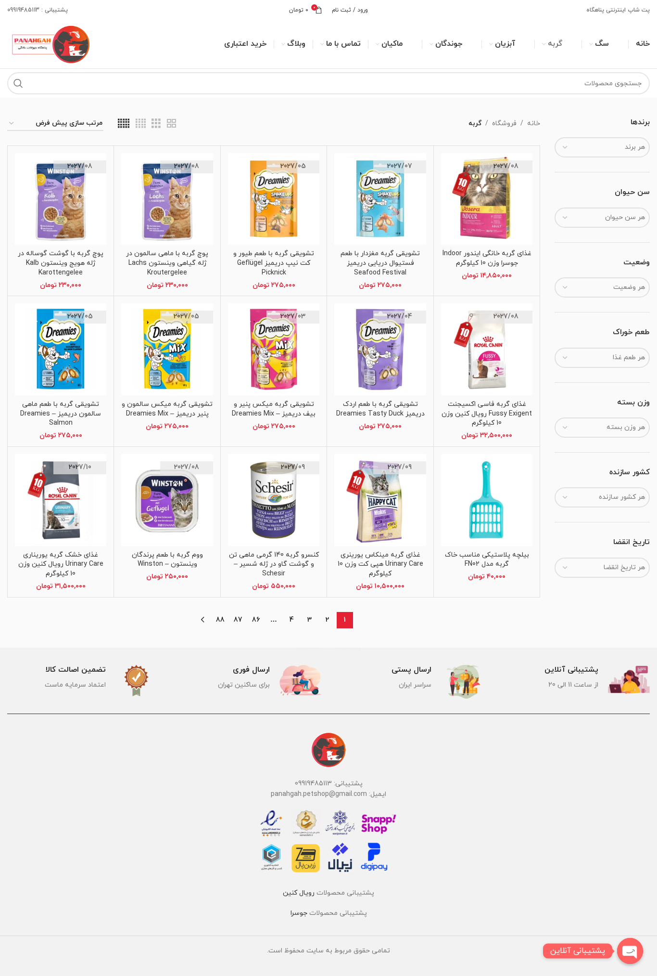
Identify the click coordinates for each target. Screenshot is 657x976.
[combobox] (602, 147)
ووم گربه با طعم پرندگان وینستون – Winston (167, 559)
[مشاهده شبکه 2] (171, 123)
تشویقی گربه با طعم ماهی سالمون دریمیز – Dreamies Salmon (60, 414)
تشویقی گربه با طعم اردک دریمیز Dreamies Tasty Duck (380, 409)
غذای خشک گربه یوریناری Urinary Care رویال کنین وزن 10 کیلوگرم (60, 564)
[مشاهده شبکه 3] (156, 123)
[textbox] (602, 147)
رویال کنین (299, 893)
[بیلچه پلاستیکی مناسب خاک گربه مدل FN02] (486, 500)
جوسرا (299, 913)
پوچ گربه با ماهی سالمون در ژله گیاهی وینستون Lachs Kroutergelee (167, 263)
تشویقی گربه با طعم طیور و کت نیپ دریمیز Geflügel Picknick (273, 263)
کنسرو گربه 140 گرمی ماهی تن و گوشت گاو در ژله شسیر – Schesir (274, 564)
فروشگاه (504, 123)
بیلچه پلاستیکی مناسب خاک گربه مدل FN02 (487, 559)
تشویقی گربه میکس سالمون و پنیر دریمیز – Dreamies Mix (167, 409)
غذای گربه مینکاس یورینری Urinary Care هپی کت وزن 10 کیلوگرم (380, 564)
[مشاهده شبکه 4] (141, 123)
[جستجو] (18, 83)
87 (238, 620)
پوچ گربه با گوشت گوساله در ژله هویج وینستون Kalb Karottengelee (60, 263)
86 (256, 620)
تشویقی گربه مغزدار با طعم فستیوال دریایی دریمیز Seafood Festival (380, 263)
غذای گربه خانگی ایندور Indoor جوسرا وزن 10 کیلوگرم (486, 258)
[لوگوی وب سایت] (49, 43)
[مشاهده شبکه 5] (123, 123)
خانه (533, 123)
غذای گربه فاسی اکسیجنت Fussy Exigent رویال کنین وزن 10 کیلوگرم (487, 414)
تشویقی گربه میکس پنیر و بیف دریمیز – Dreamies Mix (274, 409)
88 (220, 620)
